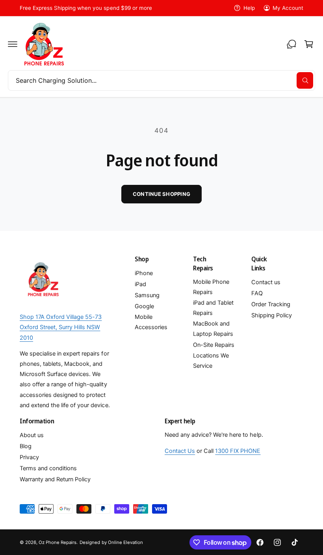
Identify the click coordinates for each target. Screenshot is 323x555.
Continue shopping (161, 194)
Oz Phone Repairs (57, 542)
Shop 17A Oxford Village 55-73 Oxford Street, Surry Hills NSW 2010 (61, 327)
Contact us (265, 282)
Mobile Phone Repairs (211, 287)
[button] (12, 44)
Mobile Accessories (151, 322)
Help (248, 8)
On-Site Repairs (213, 344)
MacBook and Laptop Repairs (213, 328)
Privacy (29, 457)
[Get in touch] (291, 44)
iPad (140, 284)
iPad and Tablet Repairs (213, 308)
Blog (26, 446)
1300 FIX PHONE (237, 450)
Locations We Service (211, 360)
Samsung (147, 295)
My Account (288, 8)
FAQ (257, 293)
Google (144, 306)
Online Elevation (125, 542)
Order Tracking (270, 304)
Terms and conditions (48, 468)
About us (32, 435)
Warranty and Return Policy (55, 479)
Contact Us (180, 450)
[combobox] (161, 80)
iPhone (144, 273)
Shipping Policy (271, 315)
